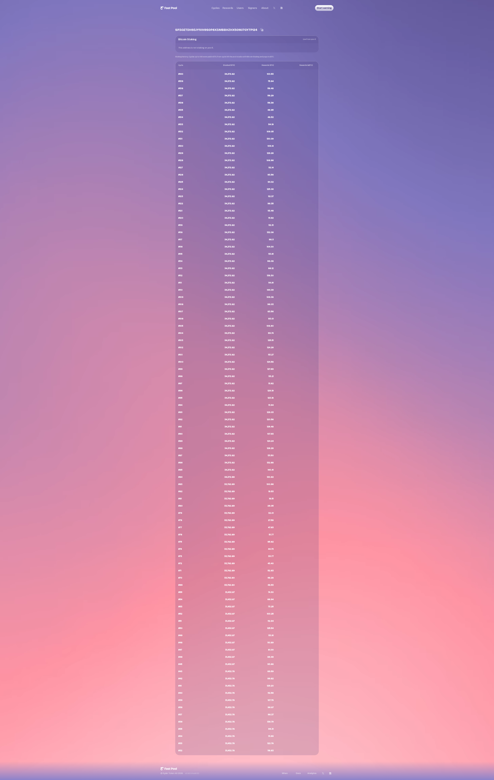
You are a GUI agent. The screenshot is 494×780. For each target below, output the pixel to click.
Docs (298, 773)
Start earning (324, 8)
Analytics (311, 773)
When (285, 773)
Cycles (215, 8)
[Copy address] (261, 29)
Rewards (228, 8)
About (264, 8)
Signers (252, 8)
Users (240, 8)
